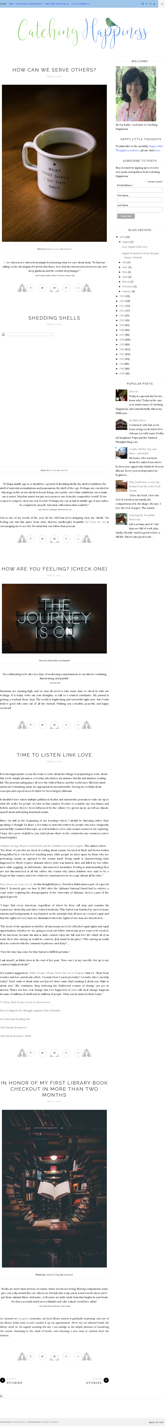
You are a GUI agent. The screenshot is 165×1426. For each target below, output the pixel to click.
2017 (121, 334)
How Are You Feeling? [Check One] (54, 569)
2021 (121, 315)
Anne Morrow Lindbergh (54, 311)
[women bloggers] (1, 1396)
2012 (121, 358)
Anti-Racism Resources (13, 1027)
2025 (122, 296)
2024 (122, 300)
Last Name (122, 205)
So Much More (137, 420)
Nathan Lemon (53, 249)
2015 (121, 344)
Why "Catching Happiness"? (26, 4)
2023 (122, 305)
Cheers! (133, 391)
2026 (122, 237)
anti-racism (54, 748)
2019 (121, 325)
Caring (54, 63)
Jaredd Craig (53, 1274)
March (126, 281)
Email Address (125, 185)
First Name (122, 195)
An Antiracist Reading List (15, 1019)
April (125, 276)
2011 (121, 363)
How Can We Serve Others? (54, 70)
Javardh (52, 470)
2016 (121, 339)
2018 (121, 329)
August (126, 241)
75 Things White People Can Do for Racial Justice (25, 1002)
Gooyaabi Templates (49, 1422)
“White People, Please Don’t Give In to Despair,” (57, 973)
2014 (121, 349)
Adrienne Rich (54, 562)
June (125, 267)
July (124, 262)
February (127, 286)
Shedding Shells (54, 318)
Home (3, 4)
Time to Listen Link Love (54, 755)
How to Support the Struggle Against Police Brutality (30, 1010)
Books (54, 1076)
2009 (122, 373)
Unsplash (67, 249)
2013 (121, 354)
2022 (122, 310)
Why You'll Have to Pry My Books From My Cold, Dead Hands (144, 486)
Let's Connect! (81, 4)
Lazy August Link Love (135, 246)
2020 (122, 320)
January (126, 291)
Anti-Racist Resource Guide (16, 1035)
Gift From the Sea (95, 521)
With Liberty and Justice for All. (16, 884)
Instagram (23, 1318)
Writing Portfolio (57, 4)
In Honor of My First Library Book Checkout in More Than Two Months (54, 1089)
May (124, 272)
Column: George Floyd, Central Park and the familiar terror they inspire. (42, 845)
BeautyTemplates (17, 1422)
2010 (121, 368)
